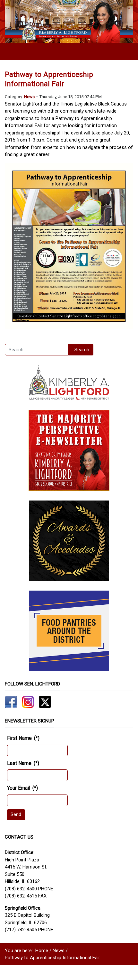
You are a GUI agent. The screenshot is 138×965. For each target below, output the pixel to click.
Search (81, 350)
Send (16, 814)
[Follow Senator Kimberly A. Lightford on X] (45, 701)
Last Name (23, 763)
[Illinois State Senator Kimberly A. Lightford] (69, 21)
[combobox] (36, 349)
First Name (23, 738)
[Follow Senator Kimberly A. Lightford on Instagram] (28, 701)
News (29, 96)
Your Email (22, 788)
